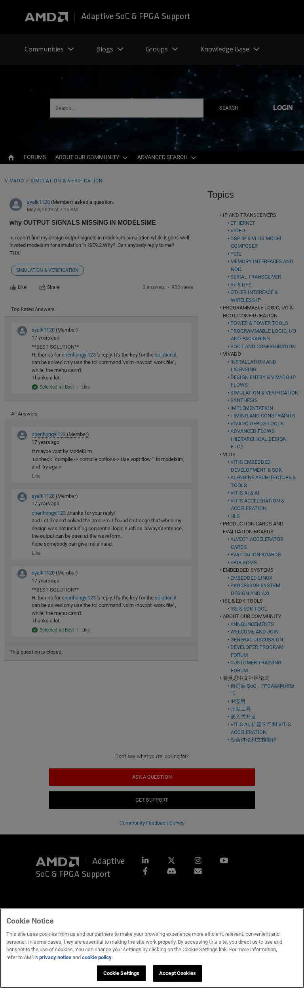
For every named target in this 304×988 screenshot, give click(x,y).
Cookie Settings (121, 973)
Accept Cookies (177, 973)
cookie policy (97, 957)
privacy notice (55, 957)
